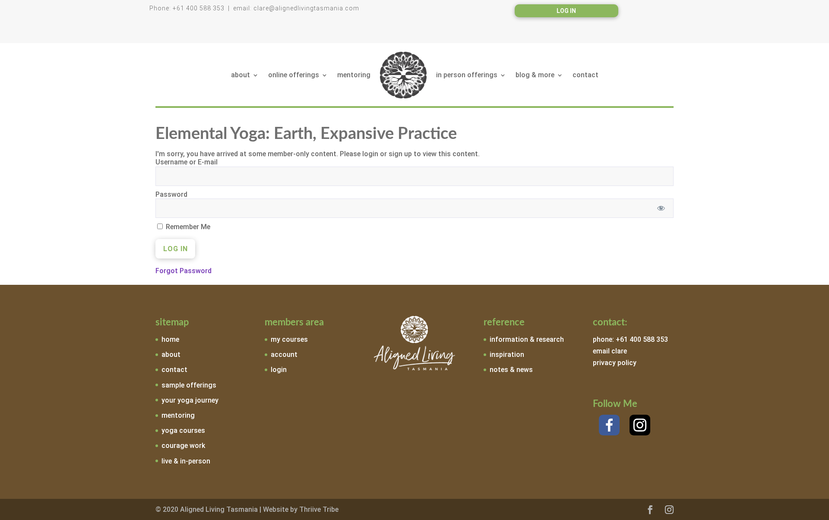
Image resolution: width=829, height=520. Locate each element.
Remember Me (187, 227)
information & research (527, 339)
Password (171, 194)
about (240, 75)
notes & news (511, 370)
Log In (566, 11)
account (284, 354)
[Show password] (661, 208)
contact (585, 75)
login (279, 370)
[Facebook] (609, 425)
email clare (610, 351)
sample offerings (188, 385)
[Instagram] (640, 425)
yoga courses (183, 430)
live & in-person (185, 461)
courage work (183, 445)
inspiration (507, 354)
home (170, 339)
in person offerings (466, 75)
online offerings (293, 75)
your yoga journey (189, 400)
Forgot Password (183, 271)
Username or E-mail (186, 162)
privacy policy (614, 363)
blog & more (535, 75)
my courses (289, 339)
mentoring (353, 75)
